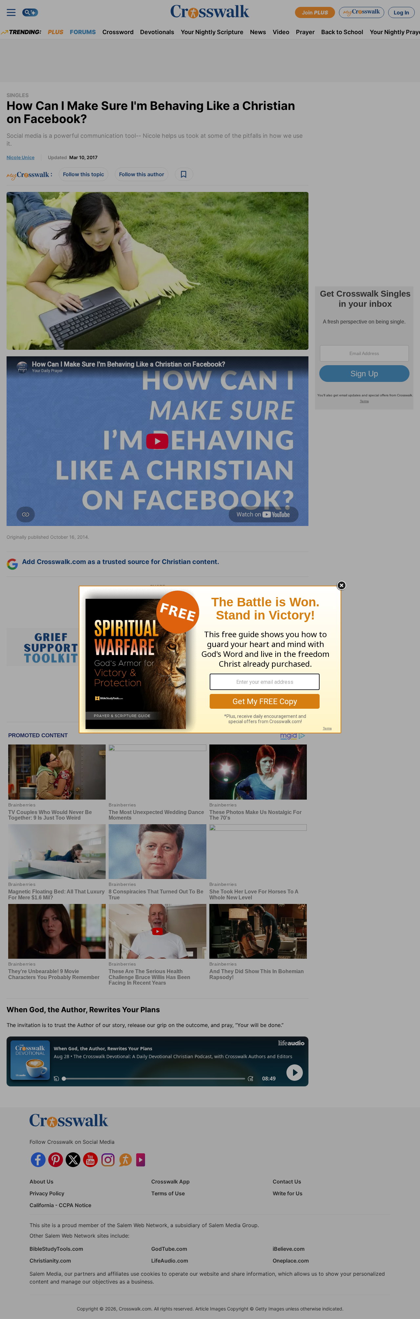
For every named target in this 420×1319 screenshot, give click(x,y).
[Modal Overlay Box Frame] (210, 659)
